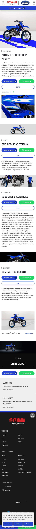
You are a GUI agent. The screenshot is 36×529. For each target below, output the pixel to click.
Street (20, 435)
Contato (20, 466)
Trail (3, 438)
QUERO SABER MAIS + (8, 389)
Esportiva (21, 438)
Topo (32, 417)
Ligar (18, 87)
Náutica (20, 469)
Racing (20, 442)
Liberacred (5, 475)
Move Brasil (5, 472)
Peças (3, 462)
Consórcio (21, 459)
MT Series (4, 442)
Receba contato (15, 8)
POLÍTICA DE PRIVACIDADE (25, 472)
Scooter (4, 435)
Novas (3, 456)
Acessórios (21, 462)
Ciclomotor (5, 445)
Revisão (4, 466)
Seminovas (21, 456)
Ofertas (4, 459)
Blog (3, 469)
